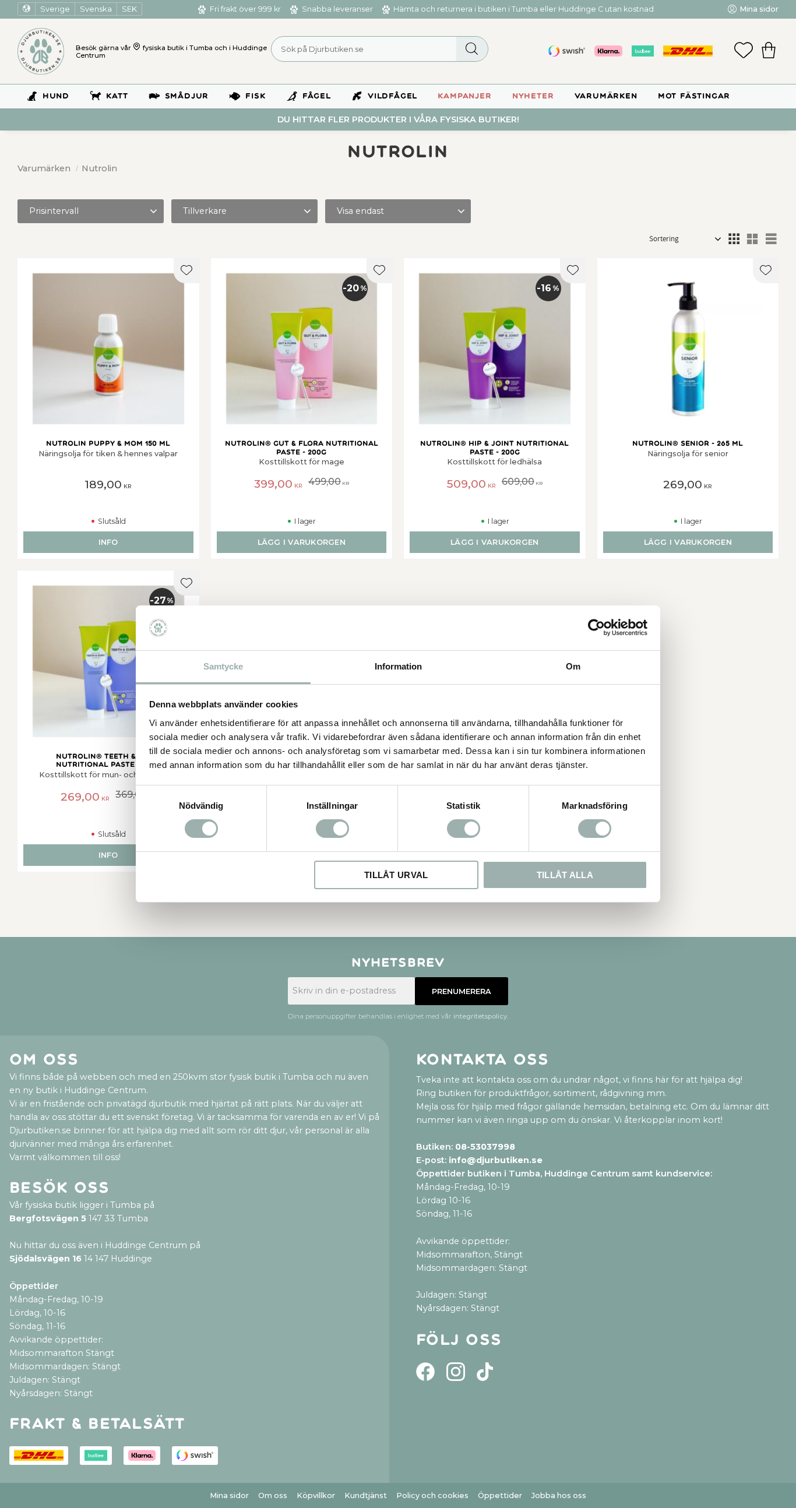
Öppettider (500, 1495)
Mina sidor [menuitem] (759, 9)
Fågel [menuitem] (316, 96)
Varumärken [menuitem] (606, 96)
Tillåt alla (565, 875)
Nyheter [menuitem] (533, 96)
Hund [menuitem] (56, 96)
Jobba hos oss (558, 1495)
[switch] (332, 828)
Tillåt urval (396, 875)
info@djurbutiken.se (496, 1160)
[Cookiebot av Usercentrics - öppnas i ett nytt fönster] (596, 627)
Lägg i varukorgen (302, 542)
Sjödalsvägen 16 (45, 1258)
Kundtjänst (365, 1495)
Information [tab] (398, 666)
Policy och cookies (432, 1495)
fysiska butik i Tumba (178, 48)
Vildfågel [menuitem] (392, 96)
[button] (743, 51)
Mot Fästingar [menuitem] (694, 96)
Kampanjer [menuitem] (464, 96)
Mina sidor (229, 1495)
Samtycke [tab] (223, 666)
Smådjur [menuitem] (187, 96)
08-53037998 (485, 1146)
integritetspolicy (480, 1016)
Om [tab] (573, 666)
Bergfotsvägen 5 (47, 1218)
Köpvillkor (316, 1495)
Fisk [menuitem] (255, 96)
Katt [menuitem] (117, 96)
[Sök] (471, 49)
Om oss (272, 1495)
